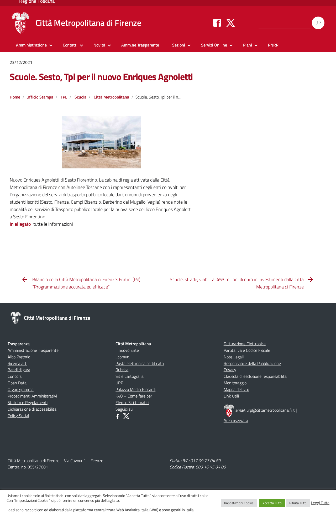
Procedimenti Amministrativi (32, 396)
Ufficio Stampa (40, 97)
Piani (247, 45)
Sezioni (178, 45)
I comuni (123, 357)
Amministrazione (31, 45)
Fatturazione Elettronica (245, 343)
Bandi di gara (19, 370)
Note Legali (234, 357)
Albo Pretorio (19, 357)
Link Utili (231, 396)
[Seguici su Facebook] (217, 22)
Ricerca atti (17, 363)
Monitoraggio (235, 383)
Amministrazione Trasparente (33, 350)
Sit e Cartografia (130, 376)
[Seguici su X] (230, 22)
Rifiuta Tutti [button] (298, 502)
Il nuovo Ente (127, 350)
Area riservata (236, 420)
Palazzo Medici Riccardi (135, 389)
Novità (99, 45)
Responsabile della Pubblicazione (252, 363)
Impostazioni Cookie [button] (239, 502)
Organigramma (21, 389)
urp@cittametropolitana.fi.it (271, 410)
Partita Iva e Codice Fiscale (247, 350)
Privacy (230, 370)
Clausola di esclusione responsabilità (255, 376)
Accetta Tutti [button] (272, 502)
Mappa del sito (236, 389)
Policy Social (18, 415)
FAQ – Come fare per (134, 396)
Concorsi (15, 376)
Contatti (70, 45)
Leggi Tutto (320, 502)
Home (15, 97)
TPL (64, 97)
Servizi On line (214, 45)
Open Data (17, 383)
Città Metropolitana (111, 97)
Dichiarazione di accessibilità (32, 409)
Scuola (80, 97)
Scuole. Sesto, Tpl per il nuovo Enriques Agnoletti (101, 76)
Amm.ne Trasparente (140, 45)
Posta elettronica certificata (140, 363)
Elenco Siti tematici (132, 402)
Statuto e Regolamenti (28, 402)
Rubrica (122, 370)
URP (119, 383)
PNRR (273, 45)
